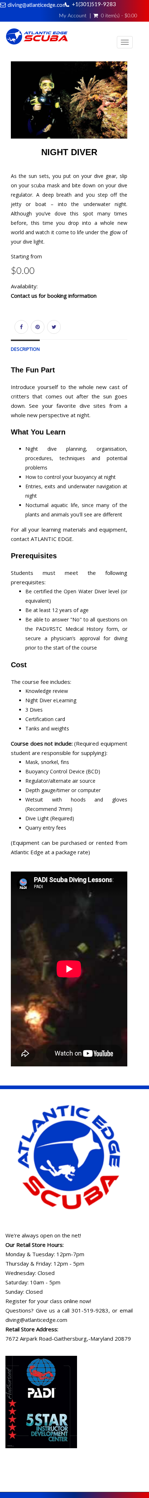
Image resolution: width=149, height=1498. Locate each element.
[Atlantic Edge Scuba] (37, 38)
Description (25, 349)
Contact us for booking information (54, 295)
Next (129, 109)
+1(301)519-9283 (94, 4)
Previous (11, 109)
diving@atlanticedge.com (37, 5)
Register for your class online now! (48, 1301)
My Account (72, 15)
